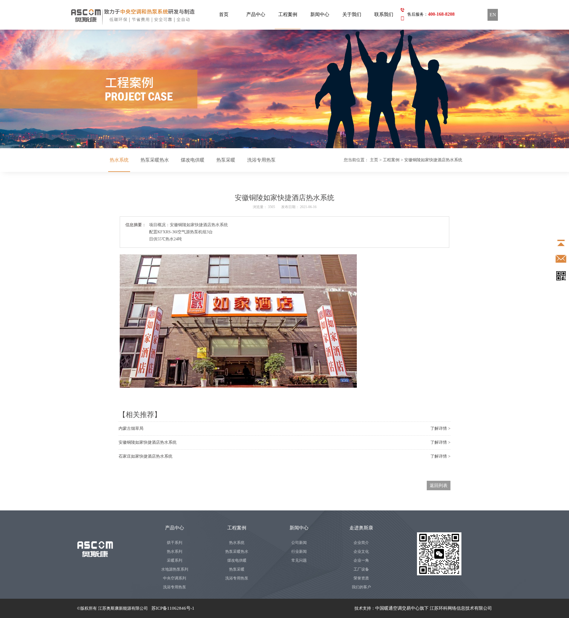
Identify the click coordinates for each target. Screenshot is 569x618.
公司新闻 (299, 542)
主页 (374, 160)
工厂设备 (361, 569)
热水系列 (174, 551)
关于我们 (351, 14)
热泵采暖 (225, 159)
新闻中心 (319, 14)
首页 (223, 14)
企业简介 (361, 542)
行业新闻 (299, 551)
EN (493, 14)
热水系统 (119, 159)
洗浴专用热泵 (261, 159)
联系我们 (383, 14)
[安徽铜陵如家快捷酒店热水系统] (284, 89)
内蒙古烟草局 (131, 428)
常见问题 (299, 560)
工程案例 (287, 14)
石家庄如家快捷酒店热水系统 (145, 456)
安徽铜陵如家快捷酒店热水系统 (148, 442)
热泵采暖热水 (154, 159)
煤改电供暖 (192, 159)
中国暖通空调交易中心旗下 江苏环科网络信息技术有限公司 (433, 608)
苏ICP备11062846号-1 (172, 608)
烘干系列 (174, 542)
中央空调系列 (174, 578)
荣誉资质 (361, 578)
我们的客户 (361, 587)
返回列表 (438, 485)
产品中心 (255, 14)
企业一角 (361, 560)
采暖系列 (174, 560)
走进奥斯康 (361, 527)
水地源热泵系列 (174, 569)
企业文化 (361, 551)
